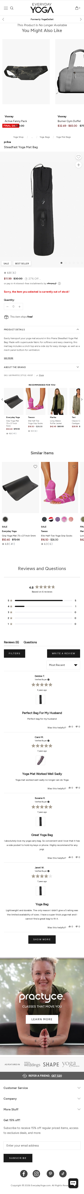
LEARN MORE (42, 1019)
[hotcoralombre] (71, 519)
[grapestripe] (57, 519)
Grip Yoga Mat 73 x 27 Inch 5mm (12, 423)
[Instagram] (37, 1173)
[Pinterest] (50, 1173)
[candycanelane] (51, 519)
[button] (10, 273)
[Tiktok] (63, 1173)
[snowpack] (44, 519)
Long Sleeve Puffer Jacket (56, 422)
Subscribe (18, 1158)
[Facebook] (23, 1173)
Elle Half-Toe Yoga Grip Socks (35, 422)
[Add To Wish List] (78, 157)
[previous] (3, 19)
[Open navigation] (6, 8)
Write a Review (66, 655)
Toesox (31, 417)
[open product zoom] (78, 165)
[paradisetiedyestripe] (64, 519)
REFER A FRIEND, (45, 1075)
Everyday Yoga (13, 417)
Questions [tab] (30, 643)
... (32, 137)
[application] (73, 1183)
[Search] (11, 8)
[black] (5, 519)
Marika (53, 417)
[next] (80, 19)
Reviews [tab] (11, 643)
